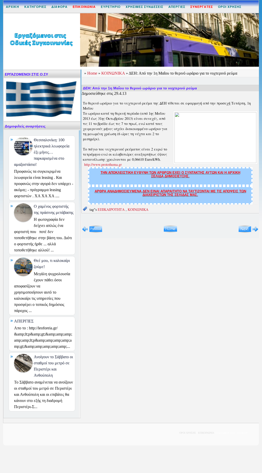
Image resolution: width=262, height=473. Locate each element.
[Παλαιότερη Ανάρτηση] (248, 231)
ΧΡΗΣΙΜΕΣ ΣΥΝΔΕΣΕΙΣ (144, 6)
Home (92, 73)
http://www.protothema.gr (103, 164)
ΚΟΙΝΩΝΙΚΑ (113, 73)
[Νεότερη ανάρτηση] (92, 231)
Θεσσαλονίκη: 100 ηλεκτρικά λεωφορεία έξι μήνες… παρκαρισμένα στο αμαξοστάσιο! (41, 152)
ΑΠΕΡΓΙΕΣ (176, 6)
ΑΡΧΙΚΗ (12, 6)
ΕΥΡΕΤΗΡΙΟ (111, 6)
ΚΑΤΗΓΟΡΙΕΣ (35, 6)
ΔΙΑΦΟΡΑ (59, 6)
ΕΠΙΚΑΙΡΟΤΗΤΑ (112, 209)
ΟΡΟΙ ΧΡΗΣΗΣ (229, 6)
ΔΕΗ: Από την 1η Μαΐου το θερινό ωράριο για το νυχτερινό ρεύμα (140, 88)
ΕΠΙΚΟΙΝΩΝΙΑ (206, 432)
